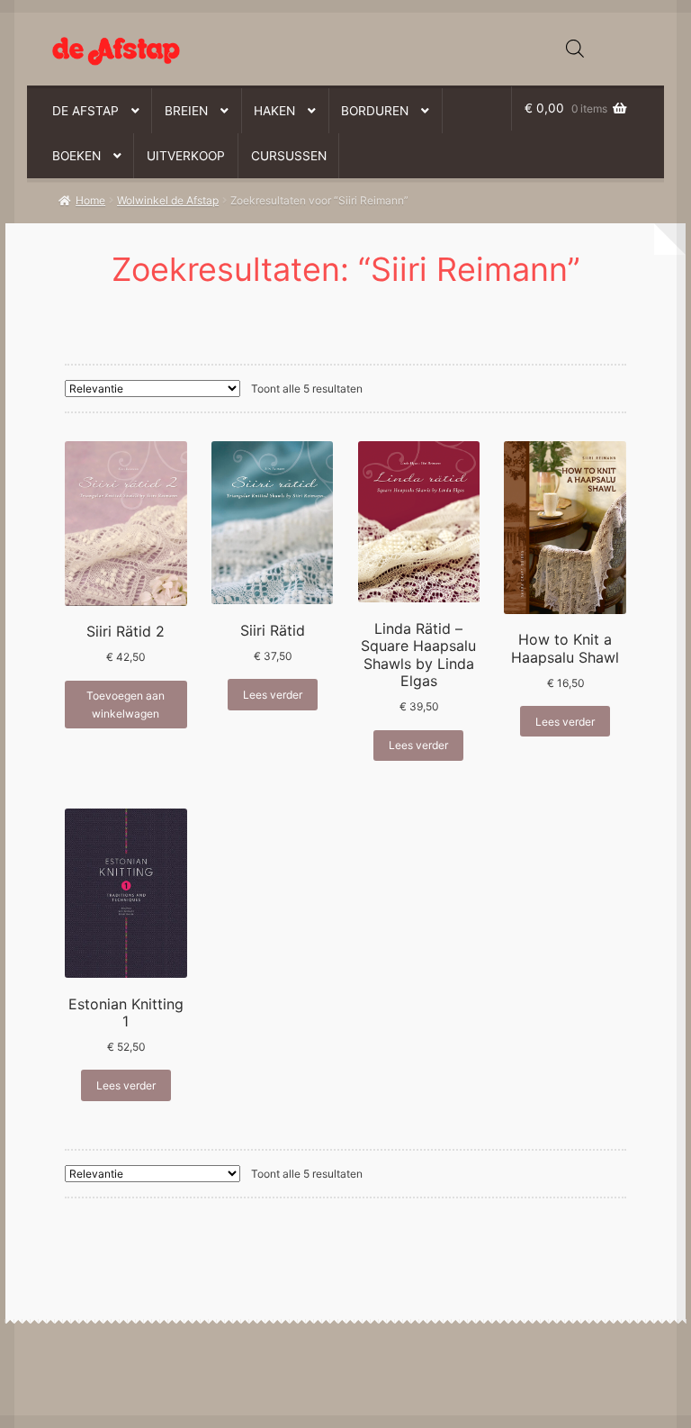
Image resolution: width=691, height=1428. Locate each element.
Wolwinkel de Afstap (168, 200)
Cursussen (289, 156)
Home (90, 200)
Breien (186, 111)
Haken (274, 111)
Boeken (76, 156)
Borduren (374, 111)
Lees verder (272, 694)
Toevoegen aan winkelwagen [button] (125, 704)
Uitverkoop (186, 156)
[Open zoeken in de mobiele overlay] (575, 49)
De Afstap (85, 111)
